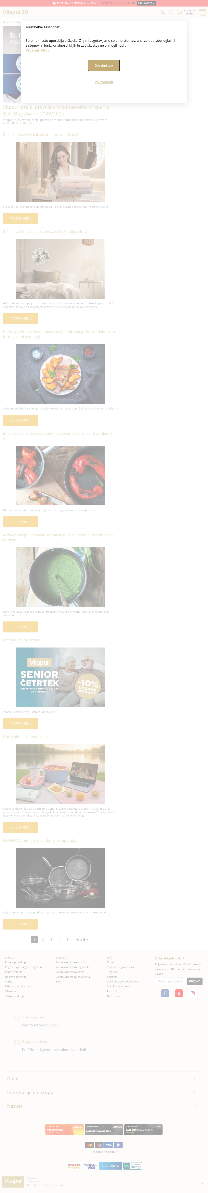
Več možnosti (104, 82)
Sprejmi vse (104, 65)
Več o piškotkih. (38, 50)
